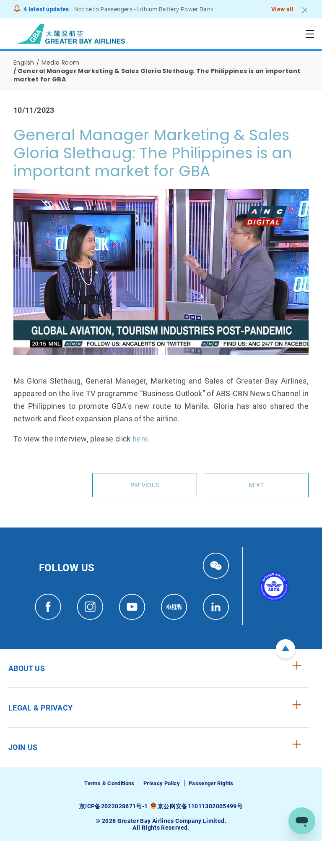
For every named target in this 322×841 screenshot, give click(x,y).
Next (256, 485)
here (140, 438)
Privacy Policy (161, 783)
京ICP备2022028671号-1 (113, 806)
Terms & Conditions (109, 783)
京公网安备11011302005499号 (200, 806)
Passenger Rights (211, 783)
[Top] (285, 648)
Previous (144, 485)
